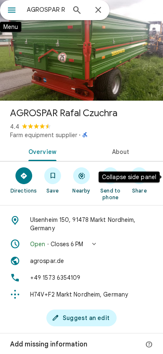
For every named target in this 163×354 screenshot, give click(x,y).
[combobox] (46, 10)
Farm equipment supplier (43, 135)
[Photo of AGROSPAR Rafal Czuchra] (81, 50)
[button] (81, 244)
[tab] (41, 151)
